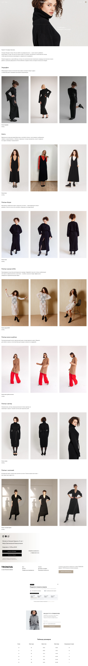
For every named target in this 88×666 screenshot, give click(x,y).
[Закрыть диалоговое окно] (86, 2)
